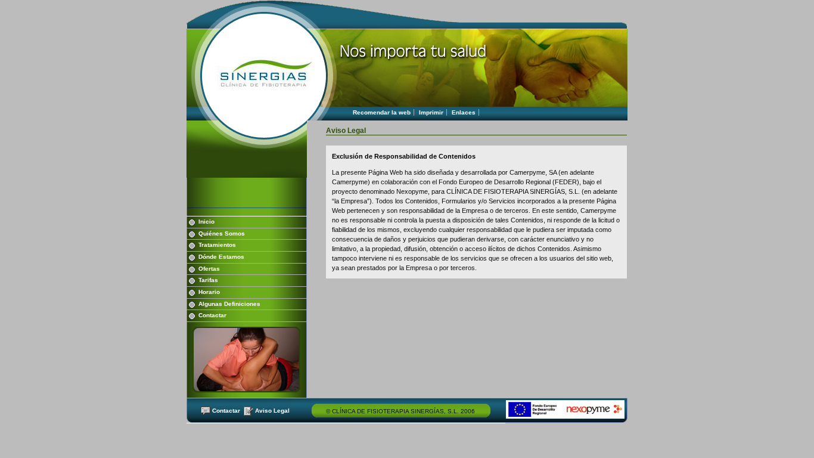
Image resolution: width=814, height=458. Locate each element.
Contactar (212, 315)
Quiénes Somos (221, 233)
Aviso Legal (272, 410)
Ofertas (209, 268)
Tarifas (208, 280)
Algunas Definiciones (229, 304)
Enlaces (464, 112)
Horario (209, 292)
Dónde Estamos (221, 256)
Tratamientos (217, 245)
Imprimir (431, 112)
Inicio (206, 221)
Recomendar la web (382, 112)
